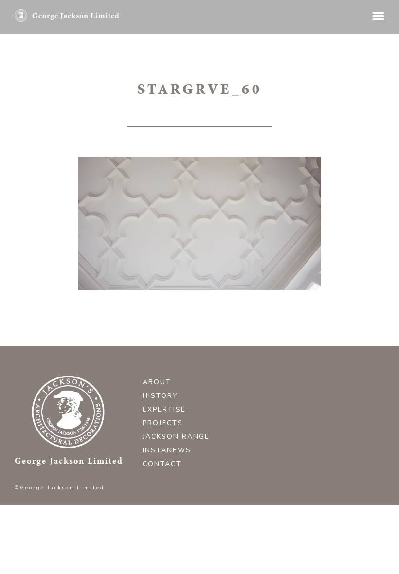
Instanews (167, 450)
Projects (163, 423)
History (160, 395)
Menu (378, 16)
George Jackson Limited (76, 15)
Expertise (164, 409)
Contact (162, 463)
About (157, 382)
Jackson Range (176, 436)
